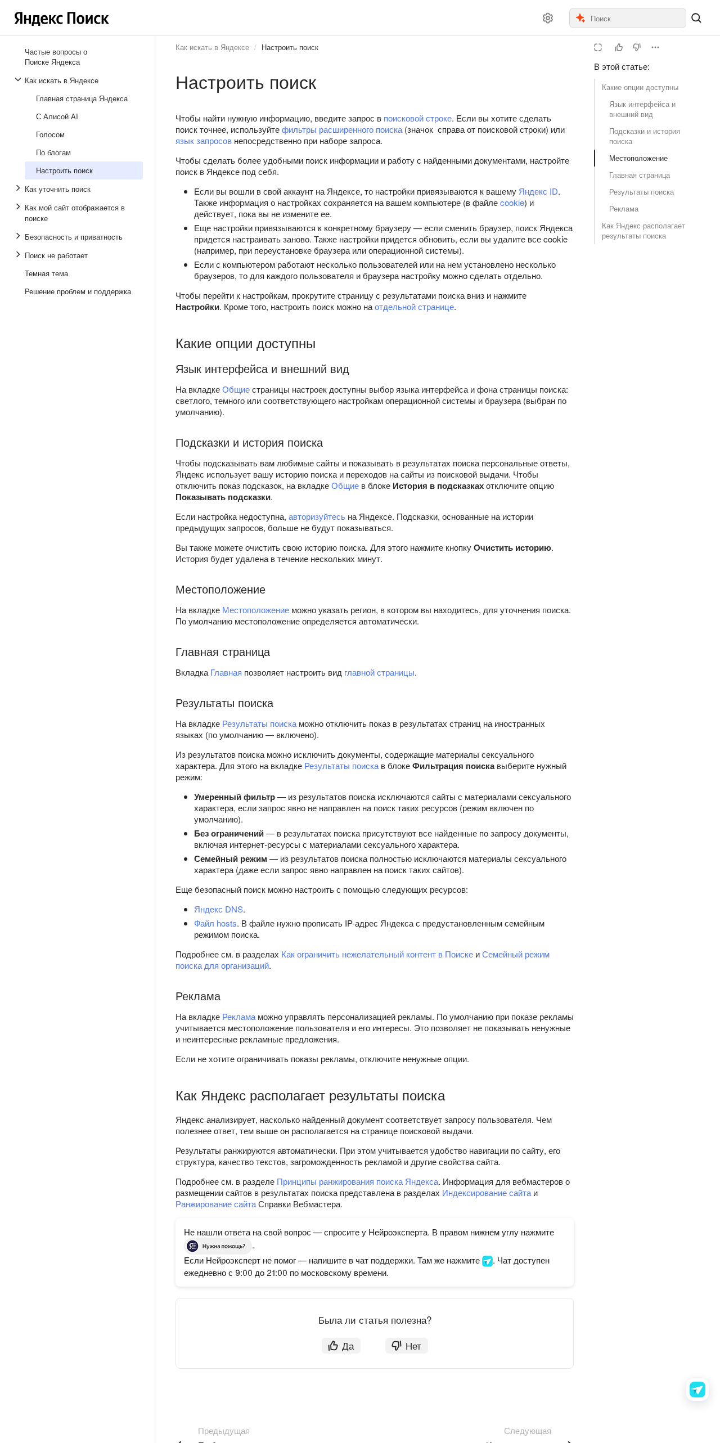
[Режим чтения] (598, 47)
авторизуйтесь (317, 516)
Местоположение (638, 157)
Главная (226, 672)
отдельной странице (414, 306)
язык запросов (204, 140)
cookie (512, 202)
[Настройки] (548, 18)
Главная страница (639, 174)
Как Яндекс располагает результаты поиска (643, 230)
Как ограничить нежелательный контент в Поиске (377, 954)
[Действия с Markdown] (655, 47)
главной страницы (379, 672)
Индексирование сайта (486, 1192)
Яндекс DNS (218, 909)
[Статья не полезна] (637, 47)
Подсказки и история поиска (644, 135)
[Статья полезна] (619, 47)
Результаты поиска (641, 191)
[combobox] (638, 18)
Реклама (623, 208)
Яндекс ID (538, 191)
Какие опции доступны (640, 87)
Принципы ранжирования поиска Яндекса (357, 1181)
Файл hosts (215, 923)
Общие (236, 389)
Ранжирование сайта (216, 1204)
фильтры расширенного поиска (342, 129)
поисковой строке (418, 118)
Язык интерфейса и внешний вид (642, 108)
